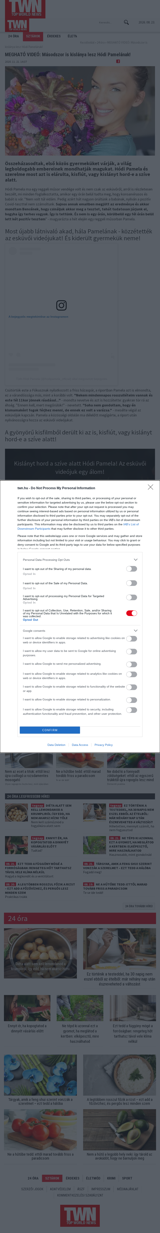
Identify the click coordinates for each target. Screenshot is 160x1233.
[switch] (131, 569)
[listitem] (80, 559)
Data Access (80, 744)
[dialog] (80, 616)
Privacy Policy (104, 744)
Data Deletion (56, 744)
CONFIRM (50, 730)
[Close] (152, 488)
